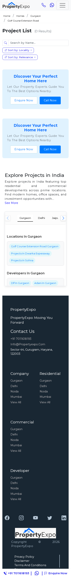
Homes (20, 15)
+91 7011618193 (20, 339)
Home (6, 15)
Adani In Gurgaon (45, 283)
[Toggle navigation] (62, 5)
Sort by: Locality (18, 50)
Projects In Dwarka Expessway (30, 253)
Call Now (50, 100)
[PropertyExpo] (7, 518)
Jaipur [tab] (56, 217)
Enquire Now (23, 100)
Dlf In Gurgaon (20, 283)
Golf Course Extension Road (23, 20)
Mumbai (16, 397)
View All (15, 402)
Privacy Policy (24, 556)
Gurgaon (35, 15)
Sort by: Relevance (20, 57)
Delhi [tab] (41, 217)
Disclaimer (21, 561)
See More (11, 203)
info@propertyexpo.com (27, 344)
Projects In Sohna (22, 260)
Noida (14, 391)
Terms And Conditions (30, 565)
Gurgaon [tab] (25, 217)
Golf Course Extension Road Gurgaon (34, 246)
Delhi (14, 386)
